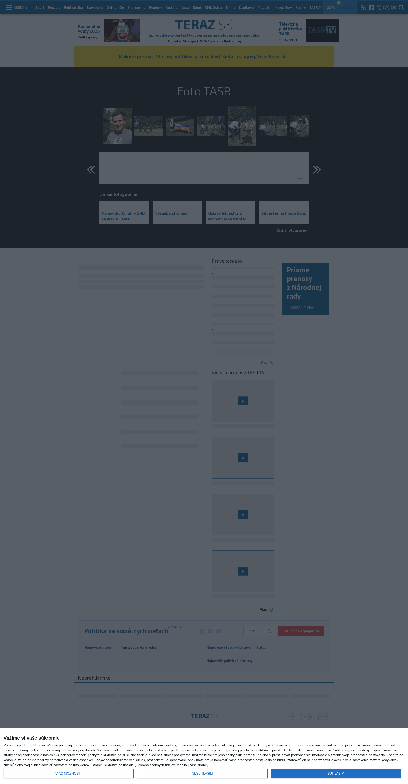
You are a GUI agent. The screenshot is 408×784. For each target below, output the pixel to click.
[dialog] (204, 756)
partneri (24, 745)
